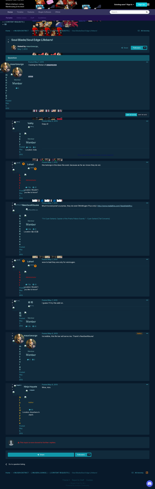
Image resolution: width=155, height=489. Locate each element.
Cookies (89, 480)
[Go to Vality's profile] (31, 131)
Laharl (30, 164)
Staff (32, 18)
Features (30, 12)
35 (35, 187)
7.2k (29, 187)
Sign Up (141, 5)
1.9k (29, 147)
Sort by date (142, 114)
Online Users (21, 18)
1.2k (29, 326)
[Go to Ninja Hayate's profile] (31, 395)
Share (125, 48)
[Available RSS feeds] (147, 472)
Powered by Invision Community (77, 485)
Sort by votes (131, 114)
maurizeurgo (17, 64)
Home (10, 12)
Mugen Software (44, 12)
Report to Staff (78, 480)
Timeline (20, 12)
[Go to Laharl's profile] (31, 173)
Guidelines (42, 18)
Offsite (57, 12)
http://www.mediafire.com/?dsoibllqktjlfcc (114, 206)
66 (32, 410)
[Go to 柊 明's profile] (31, 310)
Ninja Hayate (30, 386)
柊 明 (30, 302)
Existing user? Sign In (123, 5)
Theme (65, 480)
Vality (30, 123)
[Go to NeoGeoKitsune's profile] (31, 213)
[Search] (146, 12)
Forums (9, 18)
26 (35, 326)
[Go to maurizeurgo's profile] (13, 47)
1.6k (29, 229)
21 (35, 229)
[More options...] (147, 62)
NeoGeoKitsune (30, 205)
